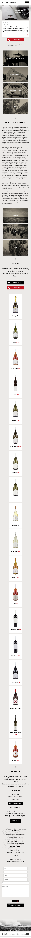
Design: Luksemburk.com (15, 929)
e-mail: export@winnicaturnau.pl (15, 861)
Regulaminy (15, 927)
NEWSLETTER (15, 821)
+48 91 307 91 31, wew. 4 (16, 850)
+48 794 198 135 (16, 859)
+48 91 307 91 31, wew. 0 (16, 841)
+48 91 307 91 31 (16, 799)
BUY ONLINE (17, 39)
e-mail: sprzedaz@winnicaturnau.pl (15, 852)
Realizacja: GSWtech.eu (15, 930)
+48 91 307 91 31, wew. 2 (16, 833)
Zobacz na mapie (17, 803)
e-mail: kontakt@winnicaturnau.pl (15, 843)
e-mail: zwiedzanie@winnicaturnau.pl (15, 834)
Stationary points (17, 282)
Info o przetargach (16, 905)
